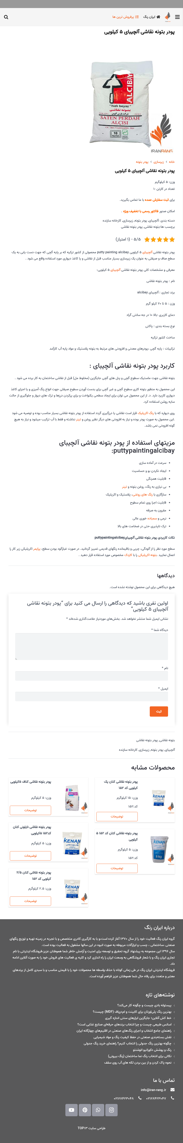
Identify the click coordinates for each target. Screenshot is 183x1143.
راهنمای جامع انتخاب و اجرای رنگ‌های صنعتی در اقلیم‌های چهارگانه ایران (124, 1030)
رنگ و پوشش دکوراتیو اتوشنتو (152, 1050)
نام (165, 668)
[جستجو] (6, 17)
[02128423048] (138, 1098)
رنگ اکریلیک (146, 413)
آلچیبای (153, 220)
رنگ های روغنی (143, 494)
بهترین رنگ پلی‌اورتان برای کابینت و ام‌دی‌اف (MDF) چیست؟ (132, 1011)
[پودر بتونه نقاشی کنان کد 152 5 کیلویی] (159, 849)
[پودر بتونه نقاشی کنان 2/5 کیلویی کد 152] (72, 889)
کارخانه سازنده (112, 220)
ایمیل (163, 688)
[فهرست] (177, 17)
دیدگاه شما (159, 630)
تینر (78, 419)
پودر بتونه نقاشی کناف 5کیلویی (30, 781)
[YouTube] (71, 1110)
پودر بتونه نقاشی (132, 227)
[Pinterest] (85, 1110)
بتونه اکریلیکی (147, 555)
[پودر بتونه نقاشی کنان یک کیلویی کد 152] (159, 798)
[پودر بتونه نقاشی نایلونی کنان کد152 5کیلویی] (72, 843)
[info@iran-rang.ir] (170, 1090)
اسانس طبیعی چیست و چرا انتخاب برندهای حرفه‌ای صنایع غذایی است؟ (124, 1024)
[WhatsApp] (98, 1110)
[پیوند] (168, 17)
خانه (172, 162)
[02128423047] (170, 1098)
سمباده (152, 518)
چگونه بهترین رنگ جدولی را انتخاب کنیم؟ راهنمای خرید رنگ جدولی (127, 1043)
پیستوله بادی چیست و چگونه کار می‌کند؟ (144, 1005)
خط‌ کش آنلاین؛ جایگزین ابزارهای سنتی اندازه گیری (138, 1018)
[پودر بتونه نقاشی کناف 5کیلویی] (72, 798)
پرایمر (36, 549)
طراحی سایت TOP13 (91, 1128)
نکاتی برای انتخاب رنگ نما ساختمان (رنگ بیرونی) (139, 1056)
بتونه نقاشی (152, 227)
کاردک (128, 555)
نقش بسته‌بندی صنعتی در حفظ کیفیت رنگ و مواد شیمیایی (132, 1037)
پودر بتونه (142, 162)
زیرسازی (159, 162)
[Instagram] (111, 1110)
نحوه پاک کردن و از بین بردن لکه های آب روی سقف (137, 1062)
